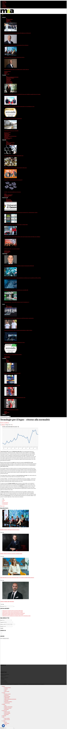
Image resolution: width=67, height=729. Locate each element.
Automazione (8, 78)
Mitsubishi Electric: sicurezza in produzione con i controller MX (16, 290)
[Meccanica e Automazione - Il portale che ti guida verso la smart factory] (7, 12)
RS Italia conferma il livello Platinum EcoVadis (13, 354)
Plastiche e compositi (9, 144)
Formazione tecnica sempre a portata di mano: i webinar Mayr (16, 224)
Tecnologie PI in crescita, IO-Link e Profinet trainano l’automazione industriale (19, 265)
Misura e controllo (9, 83)
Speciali (7, 361)
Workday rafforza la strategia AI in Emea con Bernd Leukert (11, 553)
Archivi (1, 638)
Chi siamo (4, 1)
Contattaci (4, 5)
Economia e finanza (9, 19)
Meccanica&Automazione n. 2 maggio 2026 (12, 373)
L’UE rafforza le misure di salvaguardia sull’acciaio (13, 155)
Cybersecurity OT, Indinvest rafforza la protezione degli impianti (12, 610)
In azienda (8, 20)
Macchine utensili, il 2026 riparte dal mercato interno (14, 57)
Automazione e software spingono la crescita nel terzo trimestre (16, 45)
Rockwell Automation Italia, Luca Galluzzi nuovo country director (16, 69)
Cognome (2, 622)
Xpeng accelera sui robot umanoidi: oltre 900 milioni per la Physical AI (17, 33)
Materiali (4, 139)
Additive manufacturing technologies (10, 136)
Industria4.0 (4, 253)
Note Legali (4, 2)
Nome (1, 620)
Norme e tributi (8, 21)
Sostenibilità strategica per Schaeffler (11, 130)
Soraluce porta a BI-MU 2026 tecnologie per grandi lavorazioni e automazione (19, 318)
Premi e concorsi (9, 307)
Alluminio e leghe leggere (10, 142)
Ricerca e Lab (5, 197)
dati (3, 501)
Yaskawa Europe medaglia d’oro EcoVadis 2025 (13, 118)
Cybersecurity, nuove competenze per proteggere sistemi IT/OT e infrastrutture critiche (20, 212)
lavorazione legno (5, 502)
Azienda (1, 626)
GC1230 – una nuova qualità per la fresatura (12, 192)
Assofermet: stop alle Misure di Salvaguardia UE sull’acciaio (15, 167)
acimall (3, 500)
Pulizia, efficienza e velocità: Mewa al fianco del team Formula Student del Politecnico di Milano (22, 236)
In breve (7, 360)
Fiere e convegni (9, 306)
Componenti (8, 80)
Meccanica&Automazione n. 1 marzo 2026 (12, 385)
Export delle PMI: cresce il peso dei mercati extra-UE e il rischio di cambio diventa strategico (17, 577)
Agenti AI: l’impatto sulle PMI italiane (7, 601)
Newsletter (4, 6)
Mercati (4, 17)
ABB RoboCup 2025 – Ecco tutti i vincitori (12, 248)
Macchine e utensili (9, 82)
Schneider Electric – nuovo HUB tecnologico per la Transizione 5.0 (16, 302)
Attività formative (9, 200)
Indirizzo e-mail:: (3, 624)
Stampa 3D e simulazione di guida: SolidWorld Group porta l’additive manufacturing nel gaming (22, 94)
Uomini (5, 73)
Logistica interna (9, 81)
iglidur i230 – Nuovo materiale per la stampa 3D (13, 179)
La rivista (4, 358)
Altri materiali (8, 143)
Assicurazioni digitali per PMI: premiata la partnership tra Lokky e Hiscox (18, 330)
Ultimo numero (8, 362)
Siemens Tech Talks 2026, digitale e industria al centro (14, 342)
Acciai (5, 705)
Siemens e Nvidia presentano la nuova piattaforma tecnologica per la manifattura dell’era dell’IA (22, 277)
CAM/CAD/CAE (8, 79)
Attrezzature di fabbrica (8, 701)
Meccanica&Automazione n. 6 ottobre (11, 409)
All (6, 18)
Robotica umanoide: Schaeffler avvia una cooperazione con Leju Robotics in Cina (19, 106)
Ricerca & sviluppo (9, 201)
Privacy (3, 3)
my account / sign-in (6, 7)
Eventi (3, 304)
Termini (3, 414)
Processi (4, 75)
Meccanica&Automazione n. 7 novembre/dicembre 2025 (14, 397)
